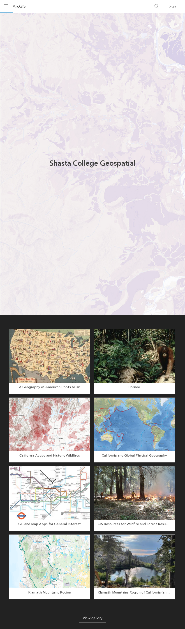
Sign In (174, 6)
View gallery (92, 618)
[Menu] (6, 6)
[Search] (156, 6)
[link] (49, 361)
